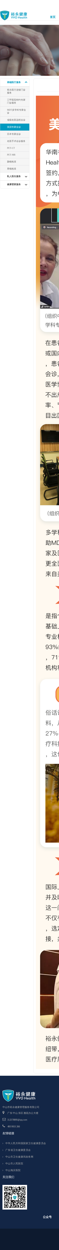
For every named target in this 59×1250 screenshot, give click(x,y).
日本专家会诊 (14, 134)
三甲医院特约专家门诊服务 (16, 101)
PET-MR (11, 155)
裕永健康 (13, 16)
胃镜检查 (11, 169)
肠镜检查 (11, 161)
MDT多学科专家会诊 (16, 111)
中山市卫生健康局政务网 (19, 1156)
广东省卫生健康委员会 (18, 1150)
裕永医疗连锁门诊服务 (16, 91)
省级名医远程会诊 (16, 120)
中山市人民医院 (14, 1163)
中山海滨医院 (13, 1170)
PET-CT (11, 148)
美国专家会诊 (14, 127)
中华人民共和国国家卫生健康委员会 (25, 1143)
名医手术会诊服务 (16, 141)
